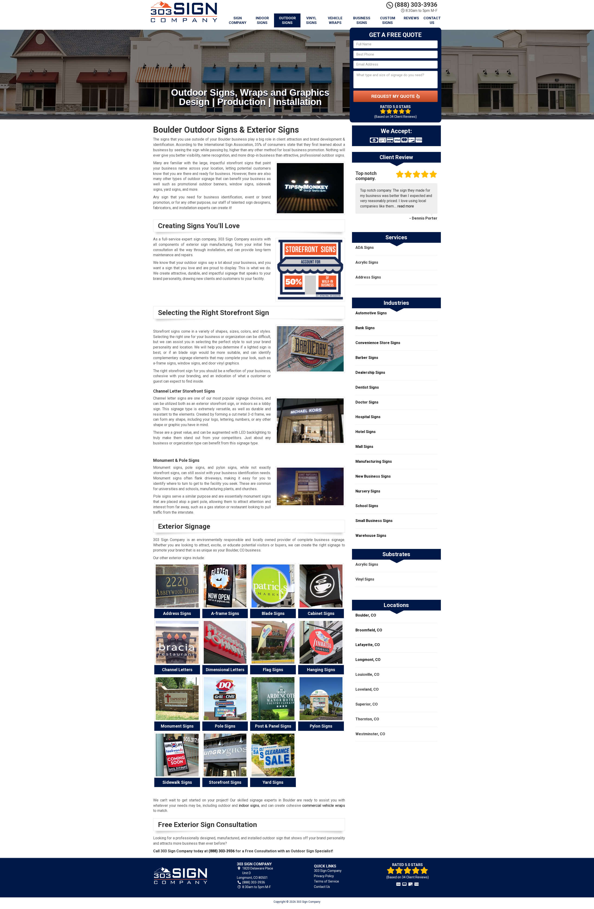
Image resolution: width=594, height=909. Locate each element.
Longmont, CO (368, 659)
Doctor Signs (366, 402)
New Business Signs (373, 476)
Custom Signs (387, 20)
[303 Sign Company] (186, 875)
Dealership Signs (370, 372)
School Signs (366, 506)
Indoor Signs (262, 20)
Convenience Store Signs (377, 343)
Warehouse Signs (370, 535)
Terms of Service (326, 881)
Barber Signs (366, 357)
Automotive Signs (371, 313)
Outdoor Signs (287, 20)
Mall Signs (364, 446)
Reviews (411, 18)
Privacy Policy (324, 876)
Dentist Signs (367, 387)
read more (405, 206)
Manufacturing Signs (373, 461)
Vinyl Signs (311, 20)
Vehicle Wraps (335, 20)
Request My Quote (393, 96)
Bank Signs (365, 328)
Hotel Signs (365, 432)
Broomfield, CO (368, 630)
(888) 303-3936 (415, 4)
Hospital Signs (368, 417)
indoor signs (249, 805)
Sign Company (237, 20)
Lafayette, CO (367, 645)
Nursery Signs (367, 491)
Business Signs (361, 20)
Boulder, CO (365, 615)
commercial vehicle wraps (323, 805)
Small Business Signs (374, 520)
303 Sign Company (328, 871)
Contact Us (432, 20)
